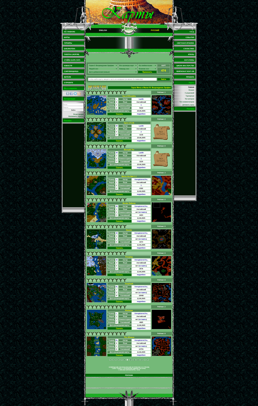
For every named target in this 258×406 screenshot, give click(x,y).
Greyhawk (129, 284)
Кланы (191, 54)
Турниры (68, 43)
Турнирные (190, 96)
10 (131, 360)
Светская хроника (185, 43)
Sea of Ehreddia (129, 96)
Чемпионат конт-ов (185, 71)
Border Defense (129, 203)
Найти (163, 79)
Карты (67, 37)
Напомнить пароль (75, 116)
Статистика (188, 49)
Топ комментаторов (187, 102)
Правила (190, 77)
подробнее (141, 114)
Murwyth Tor (129, 150)
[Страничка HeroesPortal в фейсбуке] (71, 93)
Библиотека (69, 49)
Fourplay (129, 257)
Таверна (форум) (71, 54)
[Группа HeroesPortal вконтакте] (67, 93)
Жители (67, 77)
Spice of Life (129, 123)
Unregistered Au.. (141, 179)
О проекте (68, 83)
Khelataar (129, 310)
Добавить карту (188, 105)
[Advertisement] (73, 165)
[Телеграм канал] (75, 93)
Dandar (129, 230)
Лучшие (191, 90)
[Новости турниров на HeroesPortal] (79, 93)
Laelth (141, 99)
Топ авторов (189, 99)
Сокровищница (71, 71)
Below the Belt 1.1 (129, 176)
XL (117, 287)
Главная (191, 87)
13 (142, 360)
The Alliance (129, 337)
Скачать (119, 114)
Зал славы (189, 60)
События (190, 37)
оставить (142, 212)
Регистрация (78, 114)
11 (134, 360)
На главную (69, 32)
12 (138, 360)
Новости (68, 66)
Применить (147, 72)
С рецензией (189, 93)
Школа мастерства (185, 66)
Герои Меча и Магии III (141, 88)
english (103, 30)
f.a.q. (192, 32)
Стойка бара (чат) (72, 60)
